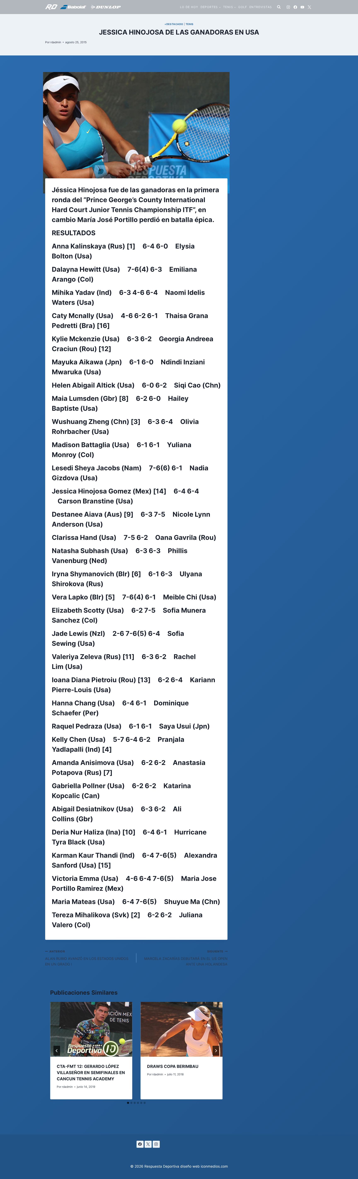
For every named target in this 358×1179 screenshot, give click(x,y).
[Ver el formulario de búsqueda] (279, 7)
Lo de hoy (189, 7)
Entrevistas (260, 7)
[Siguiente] (216, 1051)
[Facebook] (295, 7)
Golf (242, 7)
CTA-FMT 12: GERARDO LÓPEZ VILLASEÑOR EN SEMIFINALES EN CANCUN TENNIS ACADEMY (91, 1072)
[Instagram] (288, 7)
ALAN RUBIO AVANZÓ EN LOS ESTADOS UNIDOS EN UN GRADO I (86, 958)
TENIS (190, 24)
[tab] (128, 1103)
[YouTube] (302, 7)
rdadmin (55, 42)
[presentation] (91, 1029)
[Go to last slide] (56, 1051)
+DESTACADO (173, 24)
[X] (309, 7)
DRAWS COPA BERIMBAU (172, 1066)
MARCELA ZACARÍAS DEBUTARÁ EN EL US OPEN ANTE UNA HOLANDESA (185, 958)
